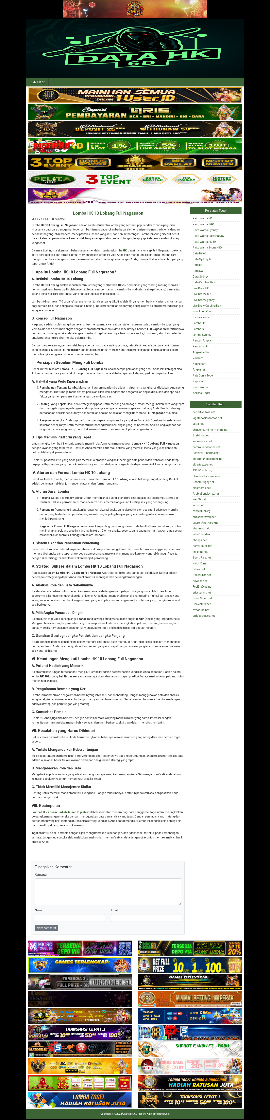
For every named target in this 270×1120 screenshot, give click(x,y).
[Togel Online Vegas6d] (80, 999)
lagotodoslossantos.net (207, 418)
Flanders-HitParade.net (207, 476)
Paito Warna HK (202, 218)
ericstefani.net (202, 592)
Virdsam (198, 358)
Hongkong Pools (203, 311)
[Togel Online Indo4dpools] (80, 1100)
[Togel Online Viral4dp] (135, 196)
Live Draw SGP (202, 294)
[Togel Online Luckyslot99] (190, 965)
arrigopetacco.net (204, 615)
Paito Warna (200, 387)
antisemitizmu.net (204, 517)
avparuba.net (201, 610)
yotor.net (198, 423)
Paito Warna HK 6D (204, 241)
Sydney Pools (201, 317)
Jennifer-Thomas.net (206, 452)
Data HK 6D (38, 82)
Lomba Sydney (202, 334)
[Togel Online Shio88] (190, 1083)
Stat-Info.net (201, 435)
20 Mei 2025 (42, 219)
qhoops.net (200, 540)
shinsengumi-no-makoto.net (210, 429)
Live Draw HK (201, 288)
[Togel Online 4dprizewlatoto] (135, 95)
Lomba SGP (200, 329)
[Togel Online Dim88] (135, 112)
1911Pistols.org (202, 470)
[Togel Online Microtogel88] (80, 948)
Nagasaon (199, 363)
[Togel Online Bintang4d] (80, 1032)
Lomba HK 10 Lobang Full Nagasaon (108, 213)
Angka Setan (201, 352)
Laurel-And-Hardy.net (206, 522)
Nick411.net (200, 563)
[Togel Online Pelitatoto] (135, 179)
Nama (38, 910)
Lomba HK (120, 250)
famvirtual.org (202, 511)
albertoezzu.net (203, 464)
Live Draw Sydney (204, 300)
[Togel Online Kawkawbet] (80, 982)
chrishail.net (200, 551)
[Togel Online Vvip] (80, 1066)
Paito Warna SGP (203, 224)
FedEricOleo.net (202, 586)
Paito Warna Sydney (205, 230)
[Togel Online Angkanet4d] (190, 1049)
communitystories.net (206, 447)
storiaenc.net (201, 528)
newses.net (200, 580)
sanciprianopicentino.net (208, 458)
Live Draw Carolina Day (207, 305)
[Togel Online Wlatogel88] (80, 1049)
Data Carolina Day (204, 282)
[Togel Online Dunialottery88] (190, 999)
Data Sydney (201, 276)
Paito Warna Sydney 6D (207, 247)
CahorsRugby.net (203, 482)
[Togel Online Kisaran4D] (135, 145)
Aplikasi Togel (201, 393)
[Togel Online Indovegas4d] (190, 1100)
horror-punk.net (202, 545)
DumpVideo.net (202, 598)
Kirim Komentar (46, 927)
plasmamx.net (202, 487)
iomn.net (198, 505)
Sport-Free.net (202, 557)
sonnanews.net (202, 441)
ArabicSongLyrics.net (206, 493)
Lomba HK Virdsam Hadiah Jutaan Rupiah (59, 812)
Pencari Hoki (200, 346)
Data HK (198, 264)
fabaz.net (199, 569)
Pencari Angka (202, 340)
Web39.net (199, 499)
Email (114, 910)
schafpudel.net (202, 534)
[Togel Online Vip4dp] (190, 982)
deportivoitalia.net (204, 412)
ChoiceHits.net (202, 604)
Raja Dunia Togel (203, 375)
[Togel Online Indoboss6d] (190, 948)
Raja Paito (199, 381)
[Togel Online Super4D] (135, 129)
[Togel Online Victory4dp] (80, 965)
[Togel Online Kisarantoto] (135, 162)
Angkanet (199, 369)
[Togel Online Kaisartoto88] (80, 1083)
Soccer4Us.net (202, 575)
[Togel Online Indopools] (190, 1066)
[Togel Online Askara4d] (80, 1016)
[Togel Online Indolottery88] (190, 1032)
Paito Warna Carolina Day (208, 235)
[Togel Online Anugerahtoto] (190, 1016)
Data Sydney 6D (202, 259)
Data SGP (199, 270)
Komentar (60, 219)
